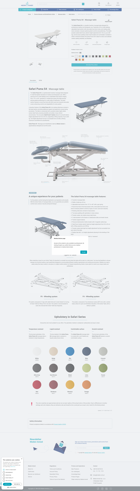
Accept (84, 252)
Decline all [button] (17, 484)
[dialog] (12, 473)
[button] (12, 487)
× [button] (21, 458)
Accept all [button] (7, 484)
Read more (13, 466)
